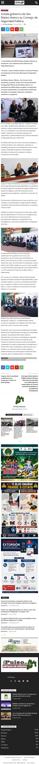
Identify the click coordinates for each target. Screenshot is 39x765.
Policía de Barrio (31, 358)
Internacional (4, 748)
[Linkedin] (20, 681)
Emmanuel (4, 605)
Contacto (24, 760)
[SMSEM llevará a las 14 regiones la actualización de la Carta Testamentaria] (6, 697)
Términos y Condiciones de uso (13, 757)
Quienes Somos (16, 760)
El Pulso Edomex (7, 24)
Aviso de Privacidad (29, 757)
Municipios (7, 7)
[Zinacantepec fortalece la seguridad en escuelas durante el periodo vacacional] (32, 422)
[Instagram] (16, 681)
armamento (22, 358)
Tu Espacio (4, 745)
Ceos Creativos (31, 763)
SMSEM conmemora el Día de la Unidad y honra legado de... (23, 704)
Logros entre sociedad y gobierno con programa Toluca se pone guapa (9, 379)
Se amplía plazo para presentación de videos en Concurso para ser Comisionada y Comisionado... (18, 628)
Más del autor (28, 414)
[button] (36, 2)
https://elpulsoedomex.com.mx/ (19, 409)
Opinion (3, 739)
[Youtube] (28, 681)
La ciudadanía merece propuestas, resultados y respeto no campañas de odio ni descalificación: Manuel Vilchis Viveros (6, 431)
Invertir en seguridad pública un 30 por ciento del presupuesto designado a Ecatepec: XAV (18, 611)
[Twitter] (24, 681)
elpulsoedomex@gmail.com (24, 677)
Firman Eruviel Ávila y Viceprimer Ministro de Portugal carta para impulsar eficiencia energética (18, 602)
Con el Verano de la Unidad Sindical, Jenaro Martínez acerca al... (25, 714)
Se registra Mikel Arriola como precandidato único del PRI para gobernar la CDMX (18, 619)
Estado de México (6, 730)
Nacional (3, 736)
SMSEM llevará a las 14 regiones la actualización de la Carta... (24, 695)
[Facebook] (12, 681)
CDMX (3, 742)
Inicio (2, 7)
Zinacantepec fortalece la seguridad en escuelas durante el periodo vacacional (31, 430)
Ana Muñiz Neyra (13, 358)
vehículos (22, 360)
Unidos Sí (15, 360)
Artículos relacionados (14, 414)
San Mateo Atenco (6, 360)
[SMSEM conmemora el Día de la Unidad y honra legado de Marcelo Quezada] (6, 706)
